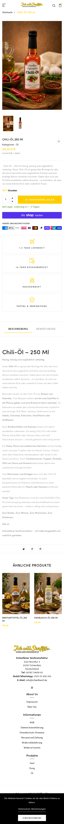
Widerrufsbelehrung (32, 742)
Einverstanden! (32, 818)
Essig (32, 768)
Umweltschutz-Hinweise (32, 732)
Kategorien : (8, 144)
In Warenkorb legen (39, 199)
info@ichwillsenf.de (36, 680)
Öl (17, 144)
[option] (32, 65)
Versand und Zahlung (32, 737)
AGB (32, 722)
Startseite (7, 12)
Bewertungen (46, 329)
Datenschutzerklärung (32, 727)
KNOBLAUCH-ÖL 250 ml (46, 618)
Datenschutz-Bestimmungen (32, 808)
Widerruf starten (32, 747)
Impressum (32, 701)
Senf (32, 763)
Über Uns (32, 706)
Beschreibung (18, 329)
